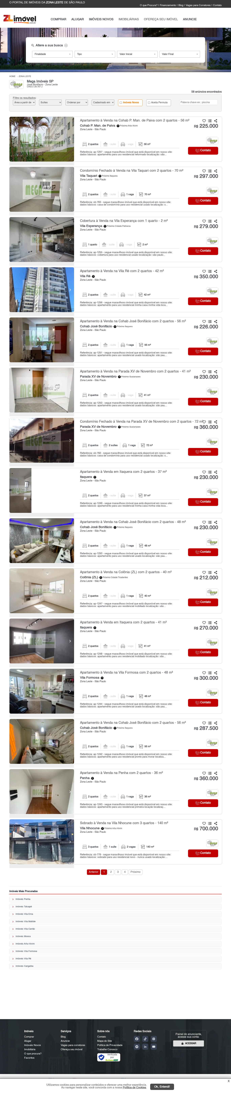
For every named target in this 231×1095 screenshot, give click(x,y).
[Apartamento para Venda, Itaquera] (41, 490)
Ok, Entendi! (162, 1086)
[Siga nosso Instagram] (154, 1039)
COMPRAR (58, 19)
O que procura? (32, 1053)
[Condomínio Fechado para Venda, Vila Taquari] (41, 189)
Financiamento (168, 5)
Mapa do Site (104, 1041)
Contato (217, 5)
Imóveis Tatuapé (24, 907)
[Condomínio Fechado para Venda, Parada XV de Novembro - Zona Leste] (115, 440)
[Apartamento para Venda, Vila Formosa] (41, 691)
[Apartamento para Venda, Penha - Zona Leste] (115, 791)
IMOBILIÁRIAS (129, 19)
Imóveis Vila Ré (23, 959)
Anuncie (65, 1041)
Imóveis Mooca (23, 936)
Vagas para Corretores (198, 5)
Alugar (27, 1041)
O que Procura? (148, 5)
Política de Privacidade (109, 1045)
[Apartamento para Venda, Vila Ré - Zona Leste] (115, 289)
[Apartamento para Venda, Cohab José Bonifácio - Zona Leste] (115, 340)
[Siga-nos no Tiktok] (145, 1039)
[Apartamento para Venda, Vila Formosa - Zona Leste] (115, 691)
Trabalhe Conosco (107, 1049)
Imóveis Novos (130, 102)
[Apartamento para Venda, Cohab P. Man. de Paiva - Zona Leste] (115, 139)
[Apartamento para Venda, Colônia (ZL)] (41, 590)
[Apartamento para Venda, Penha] (41, 791)
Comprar (29, 1037)
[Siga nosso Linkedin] (145, 1047)
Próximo (136, 872)
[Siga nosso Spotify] (137, 1047)
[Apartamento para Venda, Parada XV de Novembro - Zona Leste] (115, 390)
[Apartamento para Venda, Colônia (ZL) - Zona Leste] (115, 590)
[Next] (70, 139)
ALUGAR (77, 19)
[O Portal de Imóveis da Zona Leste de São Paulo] (19, 22)
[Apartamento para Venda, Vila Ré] (41, 289)
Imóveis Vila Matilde (26, 921)
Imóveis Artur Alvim (25, 944)
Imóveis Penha (23, 899)
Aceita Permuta (159, 102)
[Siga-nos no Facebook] (137, 1039)
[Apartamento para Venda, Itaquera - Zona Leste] (115, 490)
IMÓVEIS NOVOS (101, 19)
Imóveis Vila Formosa (26, 951)
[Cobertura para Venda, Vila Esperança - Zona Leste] (115, 239)
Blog (180, 5)
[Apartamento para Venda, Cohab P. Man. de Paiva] (41, 139)
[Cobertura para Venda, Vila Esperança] (41, 239)
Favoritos (29, 1058)
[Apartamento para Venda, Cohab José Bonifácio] (41, 340)
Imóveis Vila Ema (24, 914)
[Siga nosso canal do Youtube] (154, 1047)
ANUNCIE (190, 19)
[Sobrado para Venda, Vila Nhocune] (41, 841)
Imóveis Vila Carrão (25, 929)
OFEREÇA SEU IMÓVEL (161, 19)
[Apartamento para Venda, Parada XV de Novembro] (41, 390)
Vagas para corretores (73, 1045)
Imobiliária (29, 1049)
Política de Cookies (134, 1087)
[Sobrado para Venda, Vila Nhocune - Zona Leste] (115, 841)
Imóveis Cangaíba (24, 966)
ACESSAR (190, 1043)
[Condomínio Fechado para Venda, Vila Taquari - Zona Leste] (115, 189)
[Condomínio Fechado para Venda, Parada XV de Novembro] (41, 440)
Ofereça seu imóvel (71, 1049)
